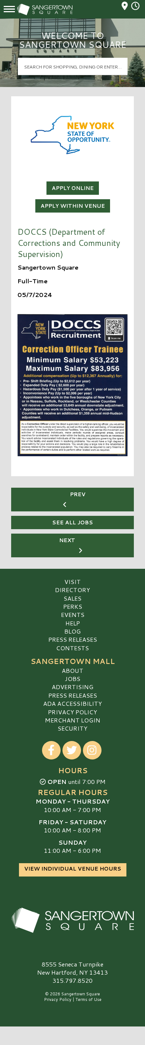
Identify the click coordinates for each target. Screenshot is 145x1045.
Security (72, 728)
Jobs (72, 678)
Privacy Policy (72, 712)
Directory (72, 589)
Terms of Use (88, 999)
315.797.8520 (72, 980)
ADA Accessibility (72, 703)
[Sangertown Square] (72, 920)
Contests (72, 648)
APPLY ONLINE (73, 188)
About (72, 670)
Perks (72, 606)
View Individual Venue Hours (72, 868)
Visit (72, 581)
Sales (72, 598)
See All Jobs (72, 522)
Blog (72, 631)
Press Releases (72, 639)
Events (72, 614)
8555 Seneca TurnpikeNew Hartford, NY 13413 (72, 968)
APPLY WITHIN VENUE (73, 206)
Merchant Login (72, 720)
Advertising (72, 686)
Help (72, 623)
